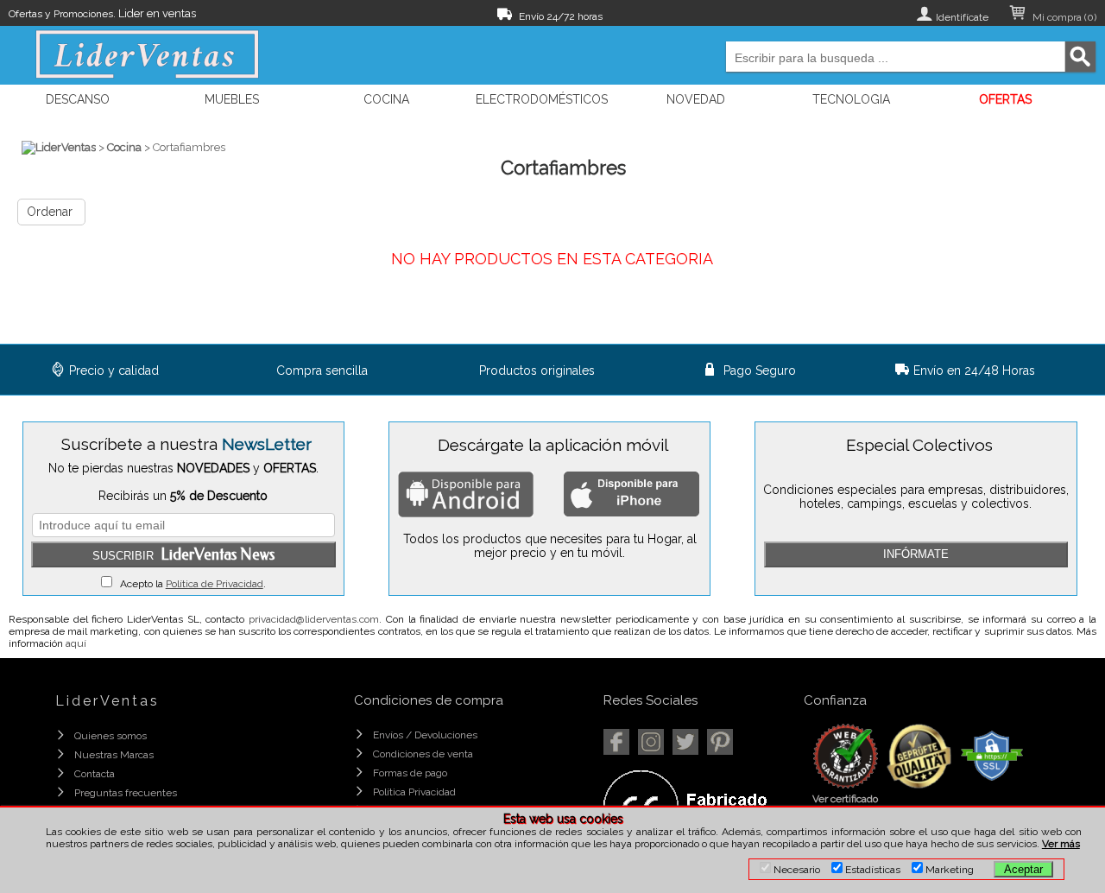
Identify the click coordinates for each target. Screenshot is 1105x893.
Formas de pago (410, 773)
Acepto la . (189, 584)
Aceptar (1023, 869)
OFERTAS (1005, 99)
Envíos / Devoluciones (425, 735)
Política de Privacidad (214, 584)
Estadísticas (871, 870)
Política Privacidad (414, 792)
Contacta (94, 774)
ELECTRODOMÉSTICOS (542, 99)
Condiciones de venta (423, 754)
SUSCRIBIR (183, 554)
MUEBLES (232, 99)
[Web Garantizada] (845, 785)
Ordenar (50, 211)
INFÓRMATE (916, 554)
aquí (76, 643)
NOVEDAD (695, 99)
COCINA (386, 99)
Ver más (1061, 844)
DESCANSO (78, 99)
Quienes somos (110, 736)
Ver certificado (845, 799)
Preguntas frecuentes (125, 793)
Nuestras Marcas (114, 755)
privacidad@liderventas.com (314, 619)
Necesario (795, 870)
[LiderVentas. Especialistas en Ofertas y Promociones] (147, 54)
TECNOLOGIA (851, 99)
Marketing (948, 870)
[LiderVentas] (59, 147)
